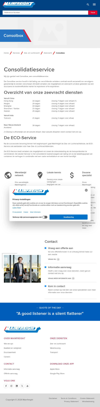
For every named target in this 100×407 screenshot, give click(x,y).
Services (16, 53)
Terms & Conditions (68, 398)
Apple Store (55, 369)
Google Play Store (57, 373)
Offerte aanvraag (10, 373)
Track (93, 12)
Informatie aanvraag (12, 369)
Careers (7, 357)
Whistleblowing (88, 401)
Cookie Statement (87, 398)
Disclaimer (53, 398)
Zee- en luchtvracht (32, 53)
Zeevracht (48, 53)
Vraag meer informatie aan (59, 278)
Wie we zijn (8, 344)
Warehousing (55, 348)
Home (6, 53)
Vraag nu (52, 259)
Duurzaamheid (10, 352)
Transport (54, 352)
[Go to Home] (22, 332)
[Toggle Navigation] (94, 4)
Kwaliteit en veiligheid (12, 348)
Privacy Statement (71, 401)
